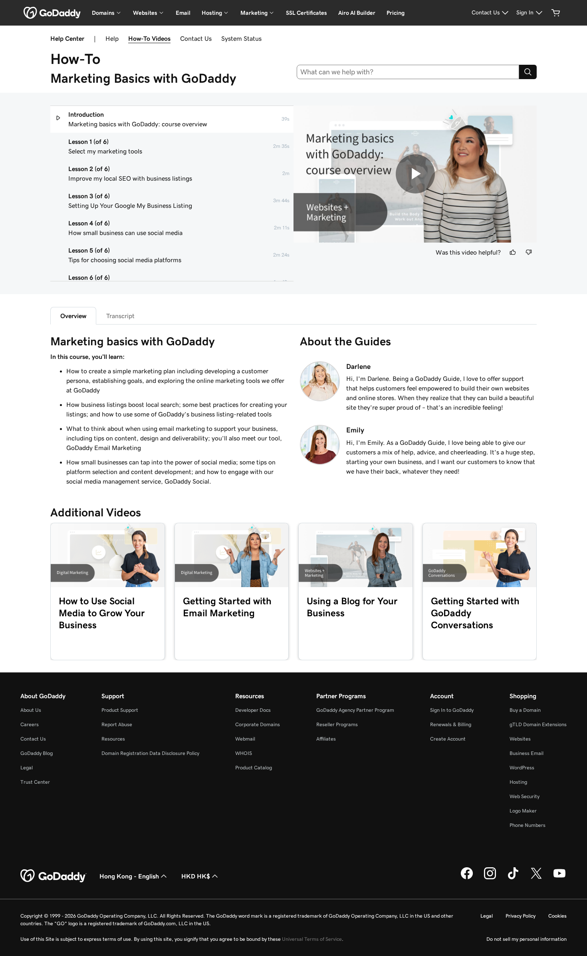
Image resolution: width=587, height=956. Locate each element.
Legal (26, 767)
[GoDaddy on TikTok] (513, 878)
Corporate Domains (257, 724)
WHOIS (243, 753)
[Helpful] (513, 252)
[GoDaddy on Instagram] (490, 878)
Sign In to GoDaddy (452, 710)
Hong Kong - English (129, 876)
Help (112, 38)
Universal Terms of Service (312, 939)
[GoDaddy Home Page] (53, 876)
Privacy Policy (520, 915)
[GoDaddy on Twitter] (536, 878)
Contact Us (196, 38)
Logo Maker (523, 810)
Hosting (518, 782)
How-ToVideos (149, 38)
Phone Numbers (527, 825)
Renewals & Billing (450, 724)
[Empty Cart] (555, 12)
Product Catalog (253, 767)
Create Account (448, 738)
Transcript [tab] (120, 316)
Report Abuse (116, 724)
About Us (30, 710)
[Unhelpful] (529, 252)
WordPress (522, 767)
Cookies (557, 915)
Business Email (526, 753)
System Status (241, 38)
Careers (29, 724)
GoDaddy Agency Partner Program (355, 710)
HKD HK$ (195, 876)
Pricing (396, 13)
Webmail (245, 738)
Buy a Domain (525, 710)
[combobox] (408, 72)
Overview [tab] (73, 316)
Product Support (119, 710)
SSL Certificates (306, 13)
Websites (520, 738)
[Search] (528, 72)
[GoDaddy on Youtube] (559, 878)
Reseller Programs (337, 724)
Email (183, 13)
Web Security (524, 796)
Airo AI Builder (356, 13)
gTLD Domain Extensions (538, 724)
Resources (113, 738)
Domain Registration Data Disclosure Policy (150, 753)
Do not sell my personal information (526, 939)
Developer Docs (253, 710)
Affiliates (326, 738)
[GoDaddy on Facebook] (467, 878)
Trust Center (35, 782)
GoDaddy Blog (36, 753)
